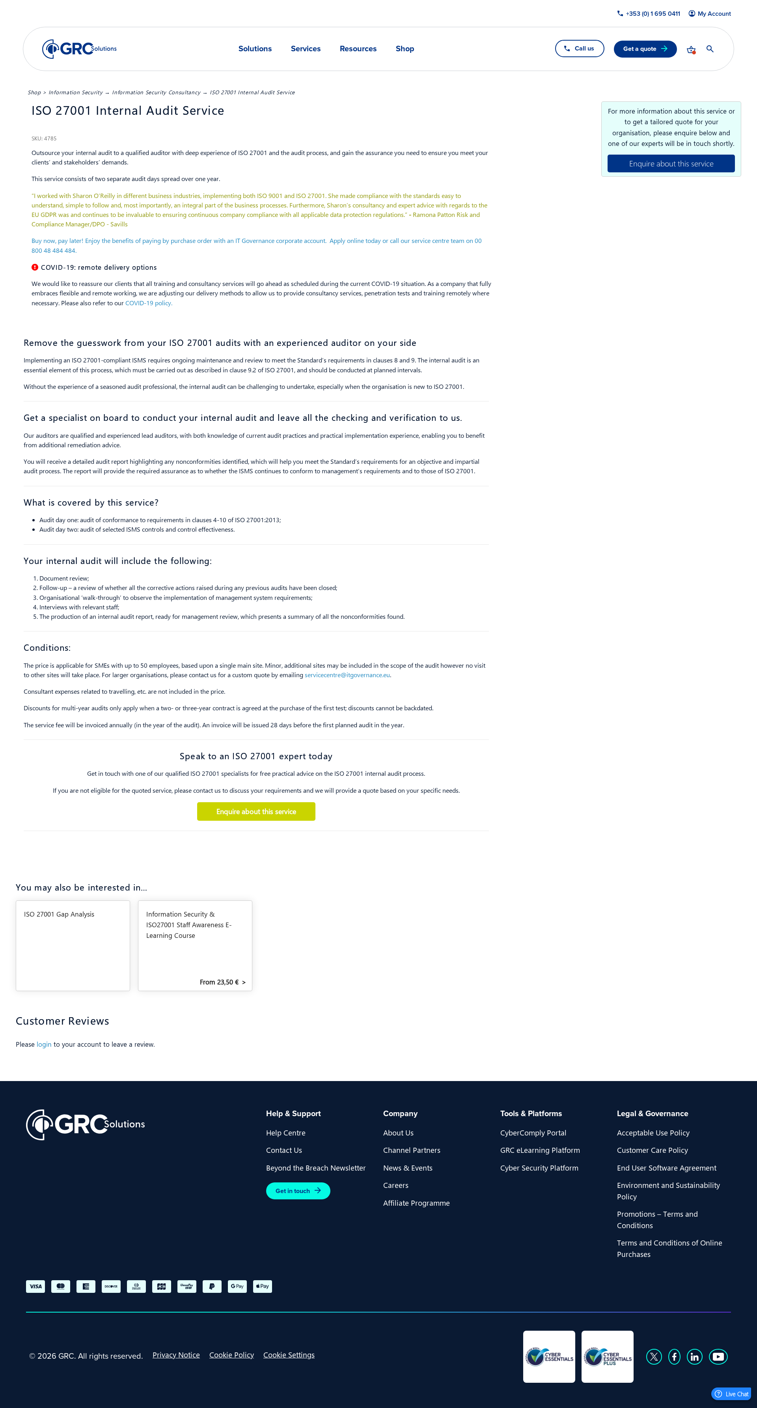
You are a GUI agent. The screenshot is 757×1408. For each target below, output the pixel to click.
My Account (714, 13)
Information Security (75, 91)
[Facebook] (674, 1357)
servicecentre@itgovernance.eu (347, 674)
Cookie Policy (231, 1354)
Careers (395, 1185)
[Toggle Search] (710, 49)
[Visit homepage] (79, 49)
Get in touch (293, 1190)
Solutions (255, 48)
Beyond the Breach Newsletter (316, 1167)
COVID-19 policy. (148, 303)
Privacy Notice (176, 1354)
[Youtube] (718, 1357)
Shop (405, 48)
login (44, 1044)
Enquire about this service (671, 163)
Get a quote (639, 48)
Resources (358, 48)
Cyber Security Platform (539, 1167)
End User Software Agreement (666, 1167)
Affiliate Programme (416, 1202)
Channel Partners (411, 1150)
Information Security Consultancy (156, 91)
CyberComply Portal (533, 1132)
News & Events (408, 1167)
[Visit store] (691, 49)
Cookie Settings (289, 1354)
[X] (654, 1357)
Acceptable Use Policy (653, 1132)
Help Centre (286, 1132)
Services (306, 48)
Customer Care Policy (652, 1150)
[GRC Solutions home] (141, 1125)
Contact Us (284, 1150)
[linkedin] (695, 1357)
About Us (398, 1132)
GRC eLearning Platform (540, 1150)
